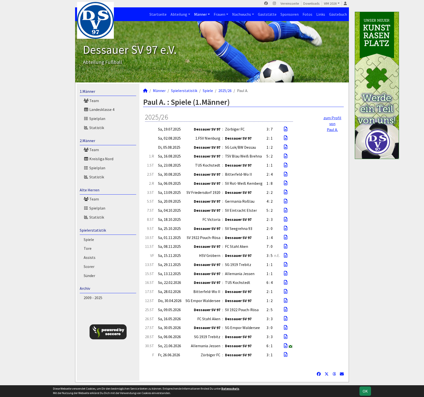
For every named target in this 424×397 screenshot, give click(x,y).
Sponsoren (289, 14)
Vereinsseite (289, 3)
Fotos (307, 14)
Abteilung (179, 14)
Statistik (96, 127)
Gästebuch (338, 14)
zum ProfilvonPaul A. (332, 123)
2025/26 (225, 90)
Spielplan (97, 118)
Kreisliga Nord (101, 158)
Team (94, 100)
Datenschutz (230, 388)
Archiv (85, 288)
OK (365, 391)
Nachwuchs (241, 14)
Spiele (89, 239)
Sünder (89, 275)
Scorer (89, 266)
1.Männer (87, 91)
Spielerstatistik (93, 230)
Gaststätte (267, 14)
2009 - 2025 (93, 297)
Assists (89, 257)
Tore (88, 248)
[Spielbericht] (285, 129)
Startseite (158, 14)
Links (320, 14)
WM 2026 (330, 3)
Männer (200, 14)
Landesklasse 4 (101, 109)
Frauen (219, 14)
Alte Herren (89, 189)
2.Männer (87, 140)
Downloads (311, 3)
